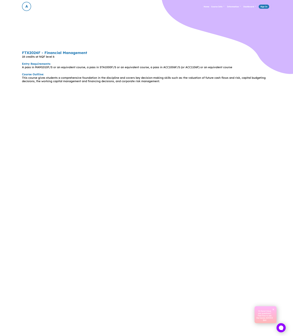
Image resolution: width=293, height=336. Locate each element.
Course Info (216, 6)
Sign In (263, 6)
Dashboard (248, 6)
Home (206, 6)
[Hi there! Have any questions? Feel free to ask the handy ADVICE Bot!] (281, 327)
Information (233, 6)
